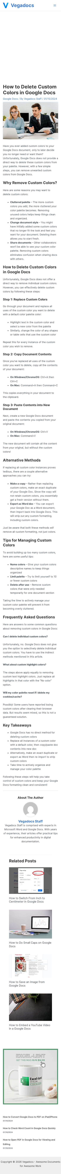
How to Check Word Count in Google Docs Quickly (29, 1128)
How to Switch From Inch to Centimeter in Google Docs (27, 899)
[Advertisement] (30, 43)
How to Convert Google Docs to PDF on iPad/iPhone (30, 1117)
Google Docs (10, 98)
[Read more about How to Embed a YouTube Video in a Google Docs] (30, 1006)
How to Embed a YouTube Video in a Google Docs (29, 1026)
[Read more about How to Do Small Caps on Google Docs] (30, 923)
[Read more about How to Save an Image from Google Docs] (30, 965)
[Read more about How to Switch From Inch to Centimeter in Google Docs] (30, 880)
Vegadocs (22, 5)
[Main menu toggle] (54, 5)
